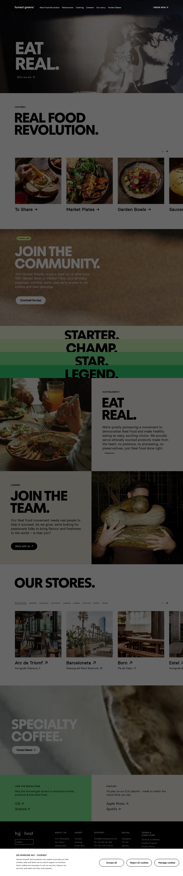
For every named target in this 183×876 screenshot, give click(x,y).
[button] (109, 453)
